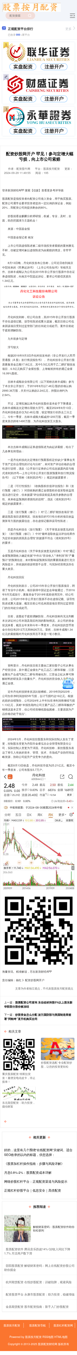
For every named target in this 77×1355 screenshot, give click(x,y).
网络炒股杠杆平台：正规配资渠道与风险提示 (35, 1181)
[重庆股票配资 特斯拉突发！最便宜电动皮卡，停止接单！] (19, 1054)
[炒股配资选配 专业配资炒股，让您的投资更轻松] (57, 1048)
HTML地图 (61, 1337)
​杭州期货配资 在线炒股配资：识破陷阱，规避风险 (39, 1282)
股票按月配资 (12, 1325)
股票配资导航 (37, 1325)
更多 (68, 28)
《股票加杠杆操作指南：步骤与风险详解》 (34, 1163)
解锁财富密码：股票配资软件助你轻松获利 (53, 1228)
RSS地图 (48, 1337)
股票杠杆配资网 (63, 1325)
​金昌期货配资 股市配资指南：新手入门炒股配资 (37, 1306)
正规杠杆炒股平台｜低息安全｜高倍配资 (32, 1190)
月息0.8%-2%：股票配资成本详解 (28, 1172)
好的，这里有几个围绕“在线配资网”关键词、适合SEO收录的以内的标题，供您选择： (38, 1152)
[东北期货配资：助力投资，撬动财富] (19, 1093)
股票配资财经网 (47, 1344)
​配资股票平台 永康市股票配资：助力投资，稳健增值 (40, 1294)
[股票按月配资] (31, 7)
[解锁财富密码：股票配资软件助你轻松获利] (17, 1228)
